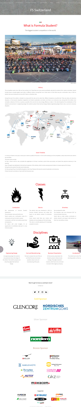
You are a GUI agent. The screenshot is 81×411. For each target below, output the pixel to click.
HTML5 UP (49, 406)
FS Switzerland (40, 10)
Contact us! (40, 285)
